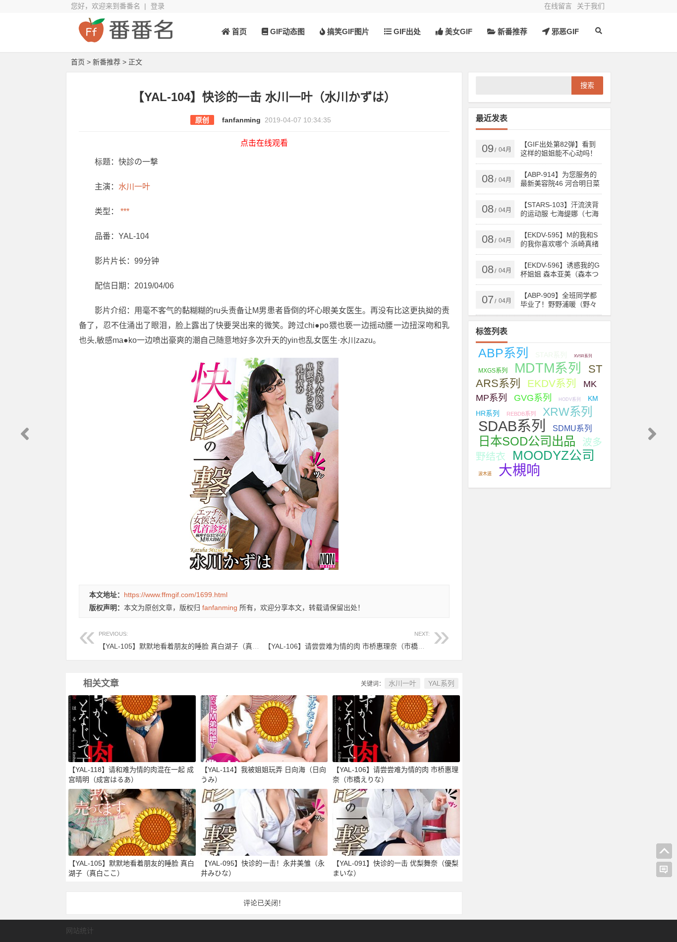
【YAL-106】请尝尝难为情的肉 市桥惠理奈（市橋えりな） (355, 640)
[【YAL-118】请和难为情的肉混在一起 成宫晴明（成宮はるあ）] (132, 728)
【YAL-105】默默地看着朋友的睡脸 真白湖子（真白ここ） (189, 640)
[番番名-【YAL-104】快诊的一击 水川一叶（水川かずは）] (125, 38)
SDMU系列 (572, 428)
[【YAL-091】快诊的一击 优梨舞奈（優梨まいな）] (396, 822)
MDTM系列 (547, 368)
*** (123, 211)
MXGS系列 (493, 370)
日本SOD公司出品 (526, 441)
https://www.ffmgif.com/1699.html (175, 595)
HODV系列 (570, 399)
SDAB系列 (512, 426)
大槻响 (519, 470)
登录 (158, 6)
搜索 (587, 85)
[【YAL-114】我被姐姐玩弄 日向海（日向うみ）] (264, 728)
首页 (238, 31)
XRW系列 (567, 411)
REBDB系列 (521, 414)
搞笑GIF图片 (347, 31)
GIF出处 (406, 31)
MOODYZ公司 (553, 455)
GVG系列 (533, 397)
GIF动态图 (286, 31)
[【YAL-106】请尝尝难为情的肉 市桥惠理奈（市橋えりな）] (396, 728)
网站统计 (80, 931)
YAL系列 (441, 683)
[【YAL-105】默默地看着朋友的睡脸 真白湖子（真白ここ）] (132, 822)
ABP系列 (503, 353)
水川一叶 (134, 186)
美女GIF (457, 31)
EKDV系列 (551, 383)
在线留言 (558, 6)
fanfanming (241, 120)
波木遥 (485, 473)
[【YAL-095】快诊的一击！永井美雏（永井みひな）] (264, 822)
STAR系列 (551, 355)
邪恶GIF (564, 31)
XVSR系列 (583, 356)
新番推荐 (511, 31)
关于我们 (591, 6)
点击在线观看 (264, 143)
